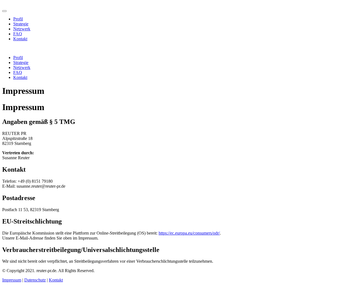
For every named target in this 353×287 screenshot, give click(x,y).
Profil (18, 19)
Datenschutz (35, 280)
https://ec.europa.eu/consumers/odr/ (189, 233)
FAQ (17, 33)
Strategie (20, 24)
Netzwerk (21, 28)
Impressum (11, 280)
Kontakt (20, 38)
